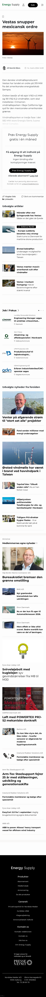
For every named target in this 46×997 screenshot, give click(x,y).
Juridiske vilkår (23, 911)
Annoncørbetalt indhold (23, 920)
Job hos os (23, 940)
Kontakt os (23, 936)
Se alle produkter (23, 894)
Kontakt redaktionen (23, 932)
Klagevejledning (23, 915)
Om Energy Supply (23, 945)
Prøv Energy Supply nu (23, 170)
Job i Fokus (9, 310)
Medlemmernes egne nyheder (18, 543)
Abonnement (23, 881)
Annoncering (23, 890)
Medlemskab (23, 886)
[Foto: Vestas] (23, 43)
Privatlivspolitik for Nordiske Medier (23, 907)
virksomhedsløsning (30, 184)
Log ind (34, 175)
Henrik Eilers (14, 68)
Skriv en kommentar (34, 196)
